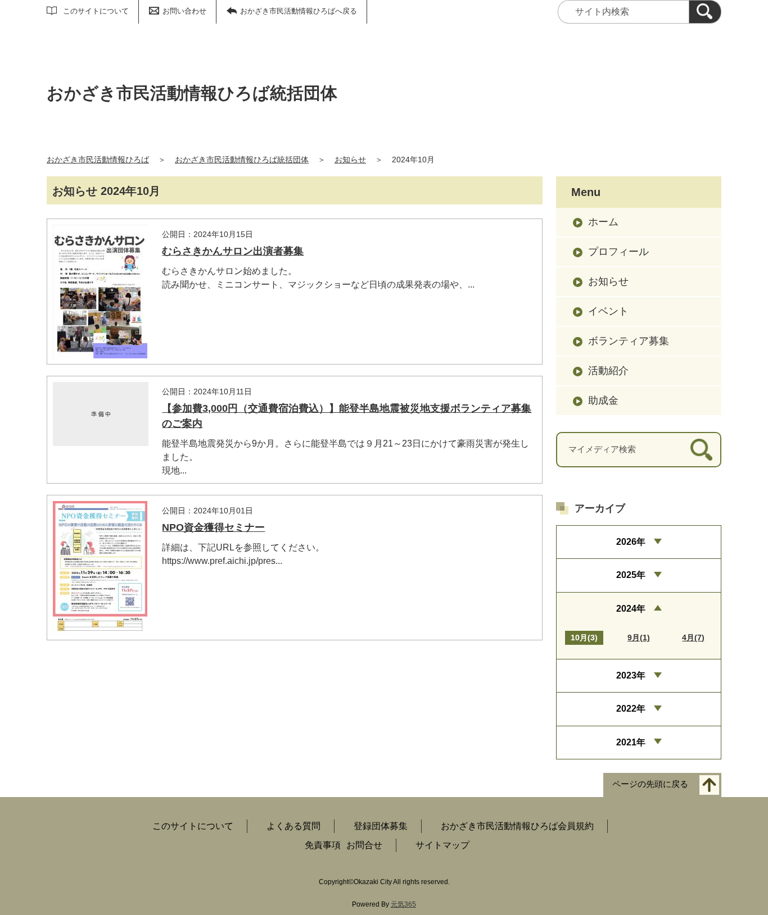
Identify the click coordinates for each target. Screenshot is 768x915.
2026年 (630, 542)
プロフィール (618, 251)
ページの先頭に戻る (650, 784)
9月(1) (638, 637)
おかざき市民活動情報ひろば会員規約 (517, 826)
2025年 (630, 575)
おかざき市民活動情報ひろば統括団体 (242, 159)
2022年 (630, 708)
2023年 (630, 675)
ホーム (603, 221)
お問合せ (364, 845)
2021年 (630, 742)
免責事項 (323, 845)
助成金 (603, 400)
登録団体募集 (381, 826)
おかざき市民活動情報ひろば (98, 159)
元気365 (403, 904)
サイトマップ (442, 845)
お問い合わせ (184, 11)
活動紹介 (608, 370)
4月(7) (693, 637)
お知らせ (350, 159)
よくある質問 (293, 826)
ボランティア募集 (628, 341)
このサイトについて (96, 11)
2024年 (630, 608)
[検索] (705, 12)
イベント (608, 311)
